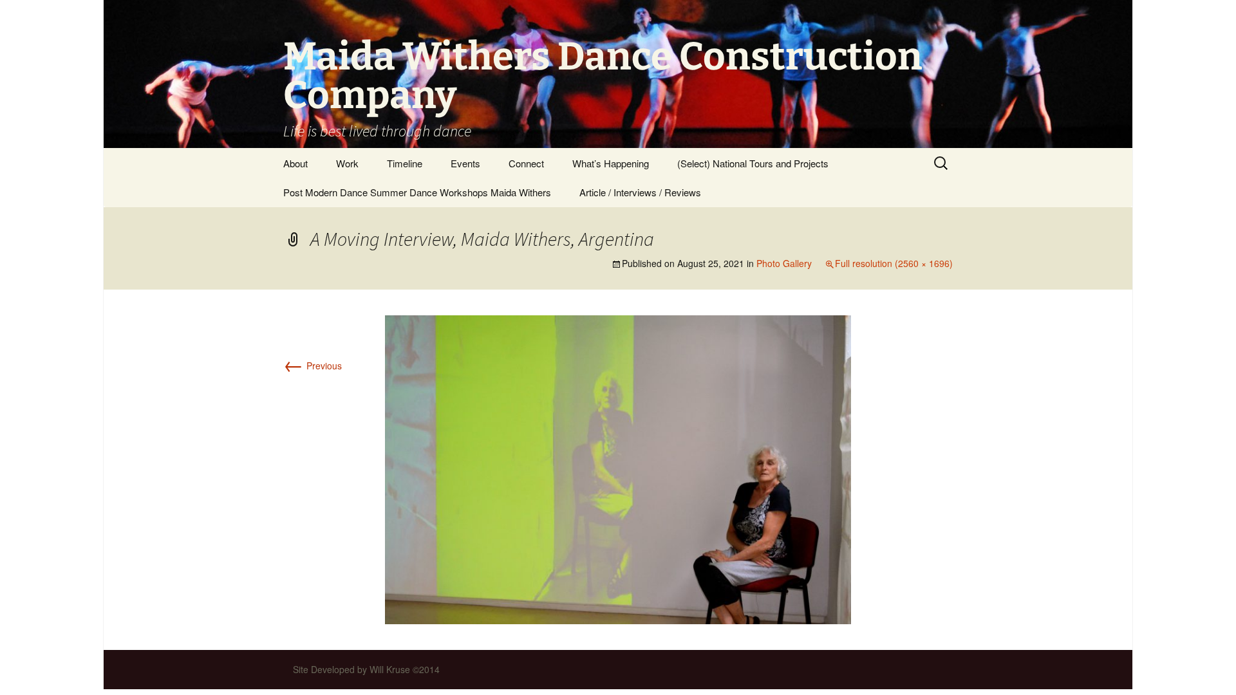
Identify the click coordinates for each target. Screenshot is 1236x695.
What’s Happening (610, 163)
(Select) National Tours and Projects (753, 163)
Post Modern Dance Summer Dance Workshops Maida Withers (417, 192)
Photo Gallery (784, 263)
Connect (526, 163)
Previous (312, 365)
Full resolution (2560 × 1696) (894, 263)
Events (465, 163)
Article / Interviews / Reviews (640, 192)
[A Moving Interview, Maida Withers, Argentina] (618, 468)
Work (347, 163)
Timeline (404, 163)
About (295, 163)
